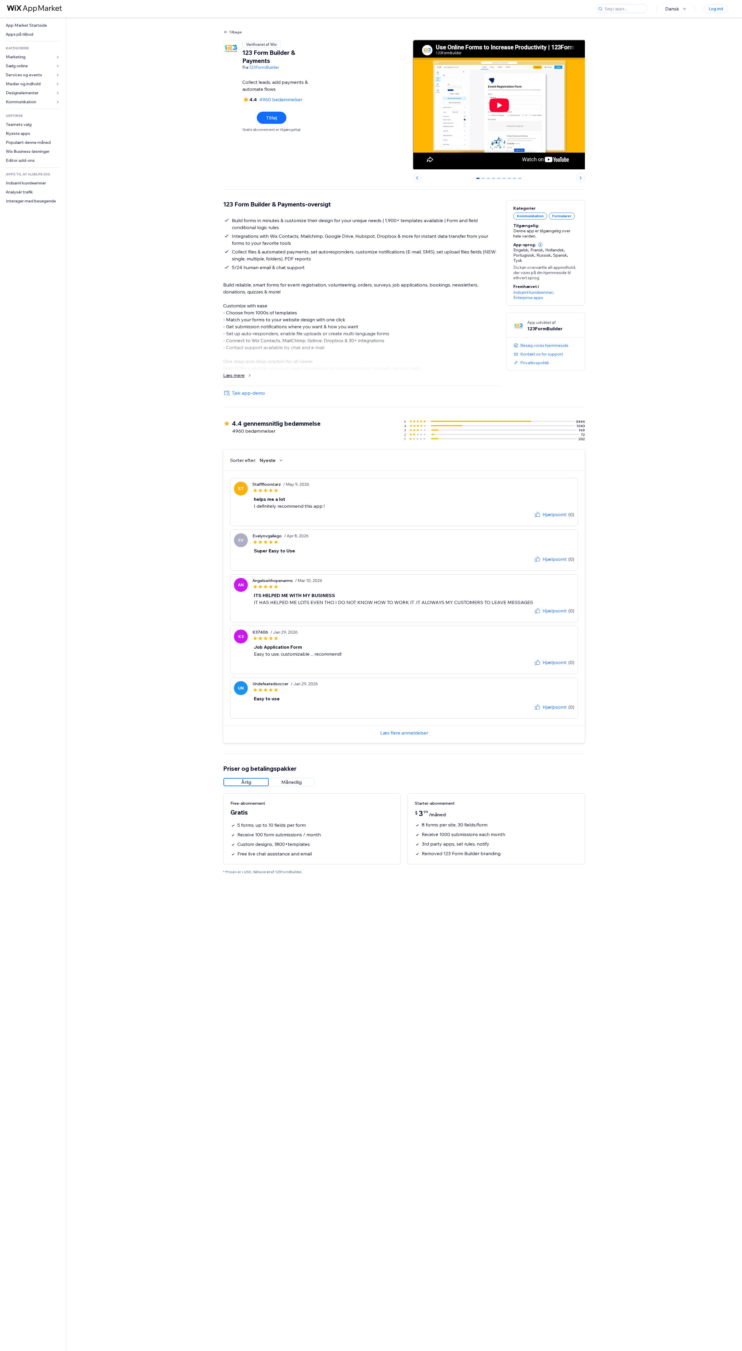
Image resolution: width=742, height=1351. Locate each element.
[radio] (246, 782)
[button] (540, 244)
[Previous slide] (417, 177)
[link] (33, 25)
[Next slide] (580, 177)
